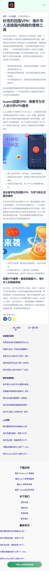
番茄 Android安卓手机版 (24, 490)
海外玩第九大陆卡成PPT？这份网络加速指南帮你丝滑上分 (16, 370)
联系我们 (24, 519)
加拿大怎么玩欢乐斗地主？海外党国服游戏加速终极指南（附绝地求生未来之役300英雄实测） (16, 356)
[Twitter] (10, 319)
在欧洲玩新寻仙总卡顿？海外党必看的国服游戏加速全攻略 (16, 363)
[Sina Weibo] (14, 319)
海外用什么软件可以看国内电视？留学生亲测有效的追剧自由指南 (16, 384)
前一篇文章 (16, 329)
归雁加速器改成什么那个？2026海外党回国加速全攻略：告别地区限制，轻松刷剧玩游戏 (16, 447)
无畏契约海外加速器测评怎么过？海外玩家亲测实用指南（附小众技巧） (16, 342)
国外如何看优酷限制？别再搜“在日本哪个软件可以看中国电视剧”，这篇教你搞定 (16, 398)
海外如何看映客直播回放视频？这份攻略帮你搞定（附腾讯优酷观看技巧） (16, 405)
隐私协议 (24, 508)
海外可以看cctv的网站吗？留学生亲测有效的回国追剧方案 (16, 412)
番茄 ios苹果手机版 (24, 484)
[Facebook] (5, 319)
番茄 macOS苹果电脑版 (24, 479)
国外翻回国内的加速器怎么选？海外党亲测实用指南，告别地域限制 (16, 426)
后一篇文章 (33, 329)
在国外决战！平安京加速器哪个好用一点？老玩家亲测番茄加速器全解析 (16, 349)
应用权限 (24, 513)
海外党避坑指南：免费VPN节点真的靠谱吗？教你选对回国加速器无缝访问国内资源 (16, 433)
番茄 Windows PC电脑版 (24, 473)
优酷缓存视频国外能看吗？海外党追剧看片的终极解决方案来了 (16, 391)
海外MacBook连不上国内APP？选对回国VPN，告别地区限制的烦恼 (16, 454)
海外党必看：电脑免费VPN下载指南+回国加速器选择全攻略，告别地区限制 (16, 440)
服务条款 (24, 502)
